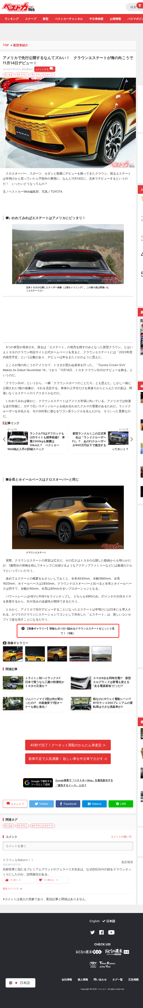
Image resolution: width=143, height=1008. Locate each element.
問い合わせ (100, 979)
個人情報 (83, 979)
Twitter (92, 932)
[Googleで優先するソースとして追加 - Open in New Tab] (38, 782)
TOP (6, 45)
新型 (45, 18)
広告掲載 (133, 979)
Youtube (111, 932)
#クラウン (22, 74)
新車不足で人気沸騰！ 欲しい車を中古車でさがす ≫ (67, 759)
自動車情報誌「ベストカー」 (18, 7)
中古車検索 (96, 18)
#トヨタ (8, 74)
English (95, 921)
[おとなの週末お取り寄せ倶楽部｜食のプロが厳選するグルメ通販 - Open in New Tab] (89, 953)
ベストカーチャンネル (69, 18)
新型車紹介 (20, 45)
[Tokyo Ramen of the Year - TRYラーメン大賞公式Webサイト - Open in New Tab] (102, 965)
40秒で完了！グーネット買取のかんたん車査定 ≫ (68, 745)
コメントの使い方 (121, 836)
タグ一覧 (117, 979)
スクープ (30, 18)
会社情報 (67, 979)
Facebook (101, 932)
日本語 (110, 921)
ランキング (12, 18)
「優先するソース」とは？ (71, 785)
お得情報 (115, 18)
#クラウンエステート (42, 74)
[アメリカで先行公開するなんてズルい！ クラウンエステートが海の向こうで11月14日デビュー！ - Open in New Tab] (68, 123)
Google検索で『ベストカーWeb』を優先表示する (84, 780)
